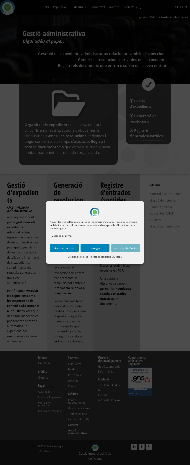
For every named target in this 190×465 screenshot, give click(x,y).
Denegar (95, 248)
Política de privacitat (100, 256)
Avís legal (117, 256)
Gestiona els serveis (62, 235)
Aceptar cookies (64, 248)
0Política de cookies (78, 256)
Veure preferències (126, 248)
